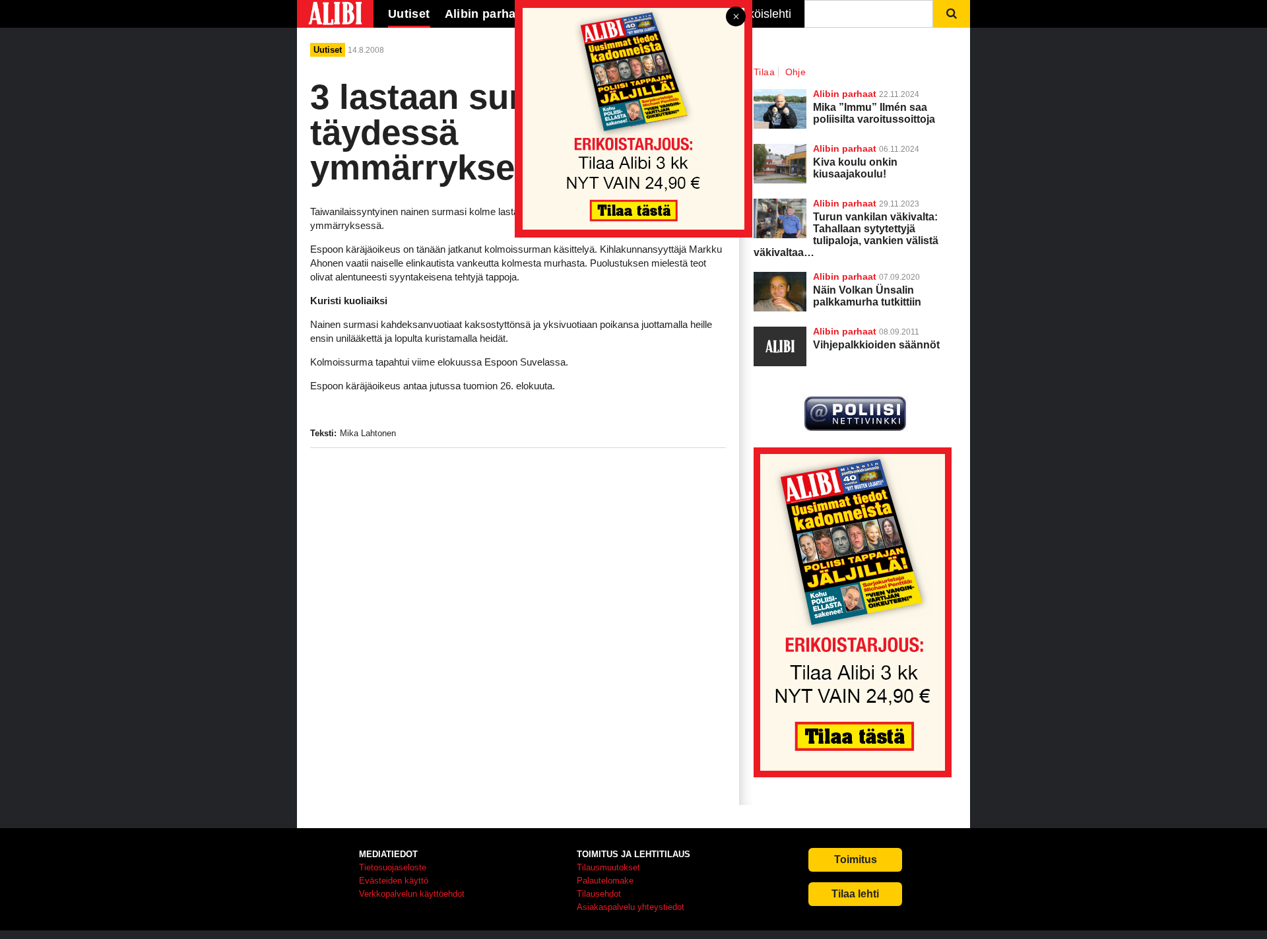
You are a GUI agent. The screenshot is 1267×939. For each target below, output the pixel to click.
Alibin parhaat (844, 276)
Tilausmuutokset (608, 867)
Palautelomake (605, 881)
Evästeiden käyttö (393, 881)
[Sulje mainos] (735, 17)
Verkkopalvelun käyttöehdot (412, 894)
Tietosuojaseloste (392, 867)
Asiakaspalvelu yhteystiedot (630, 907)
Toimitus (855, 859)
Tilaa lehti (855, 893)
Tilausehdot (599, 894)
